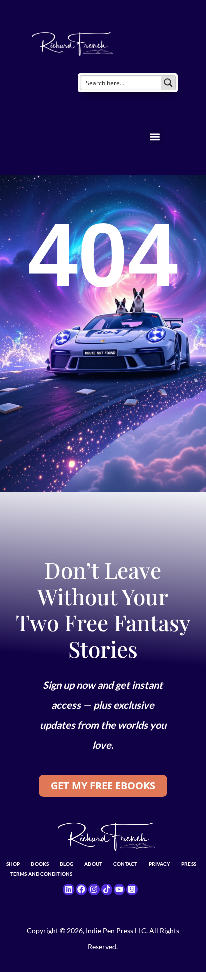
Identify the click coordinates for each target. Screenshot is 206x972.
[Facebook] (81, 889)
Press (189, 864)
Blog (67, 864)
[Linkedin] (68, 889)
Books (40, 864)
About (93, 864)
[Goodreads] (132, 889)
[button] (154, 137)
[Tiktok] (107, 889)
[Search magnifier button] (169, 83)
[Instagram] (94, 889)
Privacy (160, 864)
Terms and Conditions (41, 874)
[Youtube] (119, 889)
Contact (126, 864)
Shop (13, 864)
